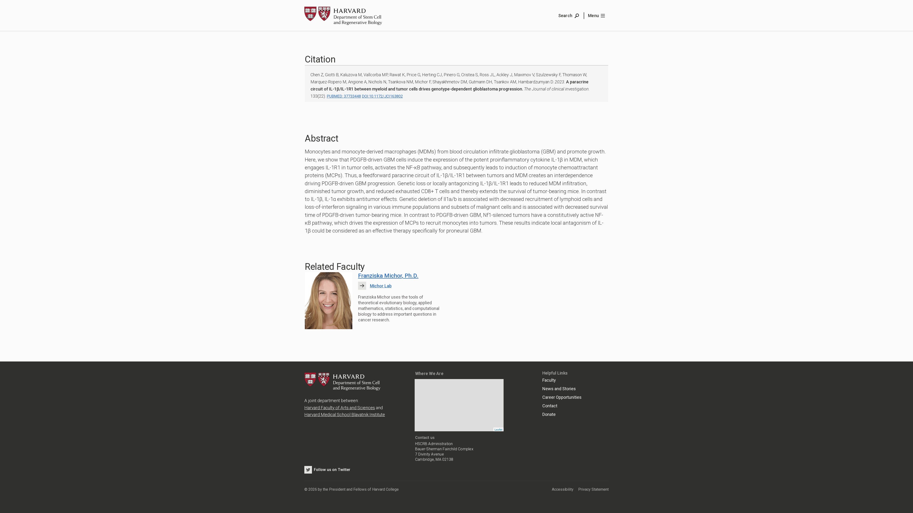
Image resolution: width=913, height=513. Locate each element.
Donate (549, 414)
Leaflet (499, 429)
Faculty (549, 380)
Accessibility (562, 489)
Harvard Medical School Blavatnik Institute (344, 414)
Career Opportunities (562, 397)
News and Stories (559, 388)
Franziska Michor (388, 275)
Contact (549, 405)
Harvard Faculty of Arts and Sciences (339, 407)
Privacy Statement (593, 489)
